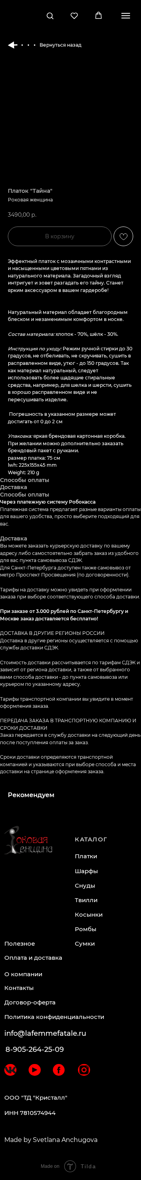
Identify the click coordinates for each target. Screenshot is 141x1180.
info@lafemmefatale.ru (45, 1033)
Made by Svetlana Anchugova (51, 1140)
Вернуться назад (60, 45)
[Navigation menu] (125, 15)
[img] (10, 1070)
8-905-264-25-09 (34, 1049)
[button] (50, 15)
